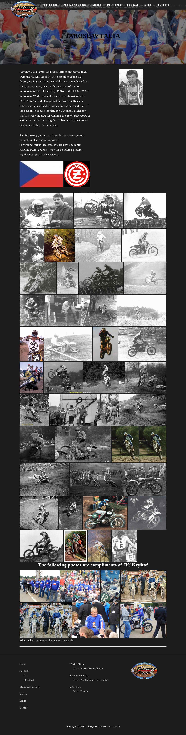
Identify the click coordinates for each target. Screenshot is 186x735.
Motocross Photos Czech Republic (54, 640)
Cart (25, 675)
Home (23, 664)
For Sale (24, 671)
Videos (23, 693)
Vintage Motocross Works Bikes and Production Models (24, 9)
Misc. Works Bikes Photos (88, 668)
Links (23, 700)
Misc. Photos (80, 691)
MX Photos (75, 686)
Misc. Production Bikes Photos (91, 679)
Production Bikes (79, 675)
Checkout (28, 679)
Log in (117, 726)
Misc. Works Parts (30, 686)
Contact (24, 707)
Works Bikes (76, 664)
